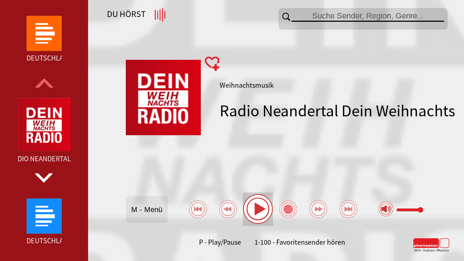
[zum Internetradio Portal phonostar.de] (431, 250)
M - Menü (146, 210)
